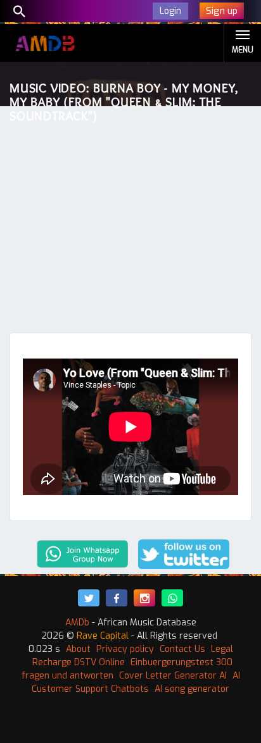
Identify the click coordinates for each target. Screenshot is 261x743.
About (78, 649)
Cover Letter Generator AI (173, 676)
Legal (222, 649)
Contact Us (182, 649)
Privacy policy (125, 649)
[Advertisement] (130, 222)
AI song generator (192, 689)
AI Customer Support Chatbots (136, 682)
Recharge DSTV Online (78, 662)
